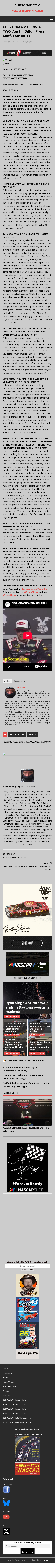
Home (5, 1377)
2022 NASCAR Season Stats (14, 1413)
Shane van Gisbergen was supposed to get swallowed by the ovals (14, 1044)
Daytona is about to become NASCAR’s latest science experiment (15, 1027)
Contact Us (7, 1368)
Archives (6, 1395)
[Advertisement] (27, 1230)
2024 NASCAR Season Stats (14, 1404)
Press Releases (9, 1386)
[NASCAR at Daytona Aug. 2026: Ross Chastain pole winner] (27, 1112)
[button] (51, 19)
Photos (6, 1391)
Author (7, 681)
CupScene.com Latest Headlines (25, 1060)
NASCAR (32, 734)
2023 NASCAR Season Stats (14, 1409)
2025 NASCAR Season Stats (14, 1400)
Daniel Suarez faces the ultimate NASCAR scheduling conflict (40, 1046)
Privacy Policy (8, 1373)
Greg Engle (27, 41)
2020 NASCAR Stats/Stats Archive (17, 1422)
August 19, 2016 (11, 41)
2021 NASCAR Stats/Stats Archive (17, 1418)
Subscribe (27, 1269)
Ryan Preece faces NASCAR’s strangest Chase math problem (40, 1027)
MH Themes (44, 1560)
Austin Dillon (17, 734)
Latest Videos (8, 1382)
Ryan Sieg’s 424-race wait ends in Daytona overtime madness (27, 1007)
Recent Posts (19, 681)
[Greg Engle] (10, 696)
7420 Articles (32, 786)
